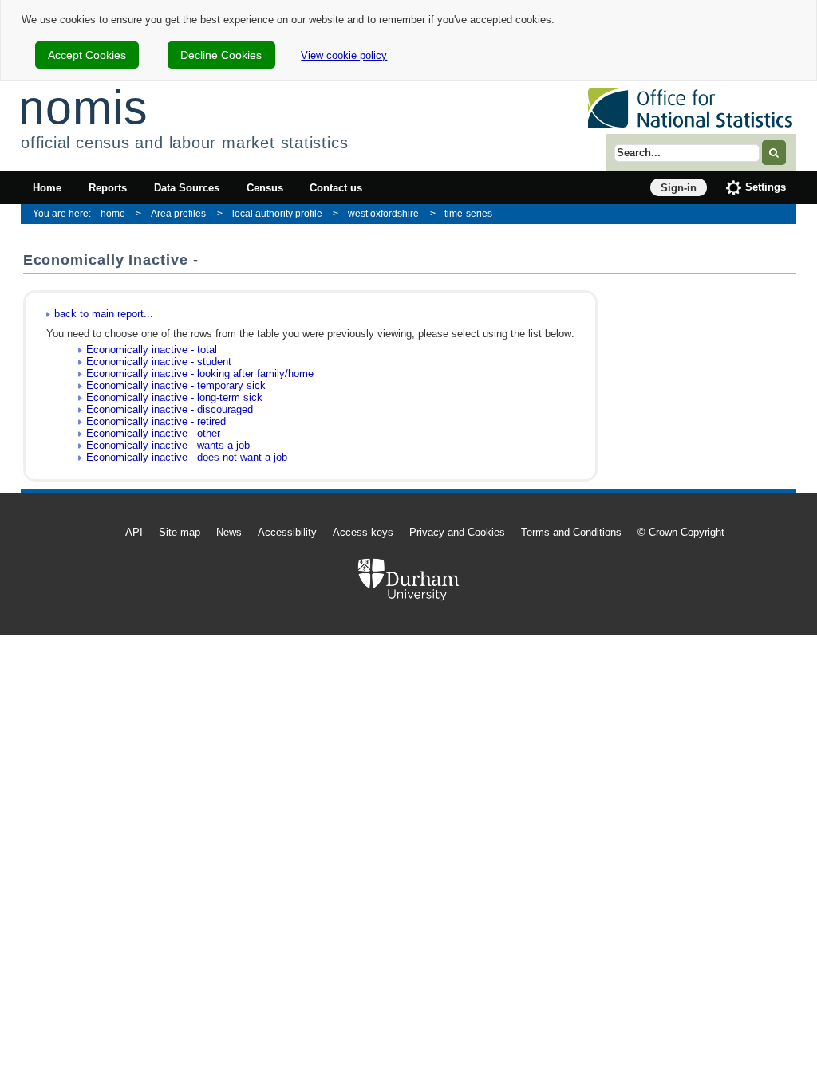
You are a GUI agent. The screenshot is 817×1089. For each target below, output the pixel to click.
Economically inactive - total (151, 350)
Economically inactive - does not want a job (186, 457)
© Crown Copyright (680, 532)
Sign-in (679, 188)
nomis (83, 107)
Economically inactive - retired (156, 421)
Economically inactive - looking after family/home (200, 373)
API (134, 532)
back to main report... (103, 314)
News (229, 532)
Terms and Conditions (571, 532)
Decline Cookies (221, 55)
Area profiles (178, 213)
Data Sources (186, 188)
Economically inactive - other (153, 433)
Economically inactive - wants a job (168, 445)
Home (47, 188)
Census (265, 188)
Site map (179, 532)
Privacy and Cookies (457, 532)
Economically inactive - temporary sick (176, 385)
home (113, 213)
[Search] (774, 152)
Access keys (363, 532)
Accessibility (287, 532)
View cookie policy (344, 55)
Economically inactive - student (158, 362)
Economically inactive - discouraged (169, 409)
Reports (108, 188)
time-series (468, 213)
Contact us (336, 188)
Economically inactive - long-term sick (174, 397)
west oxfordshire (383, 213)
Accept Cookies (87, 55)
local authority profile (277, 213)
